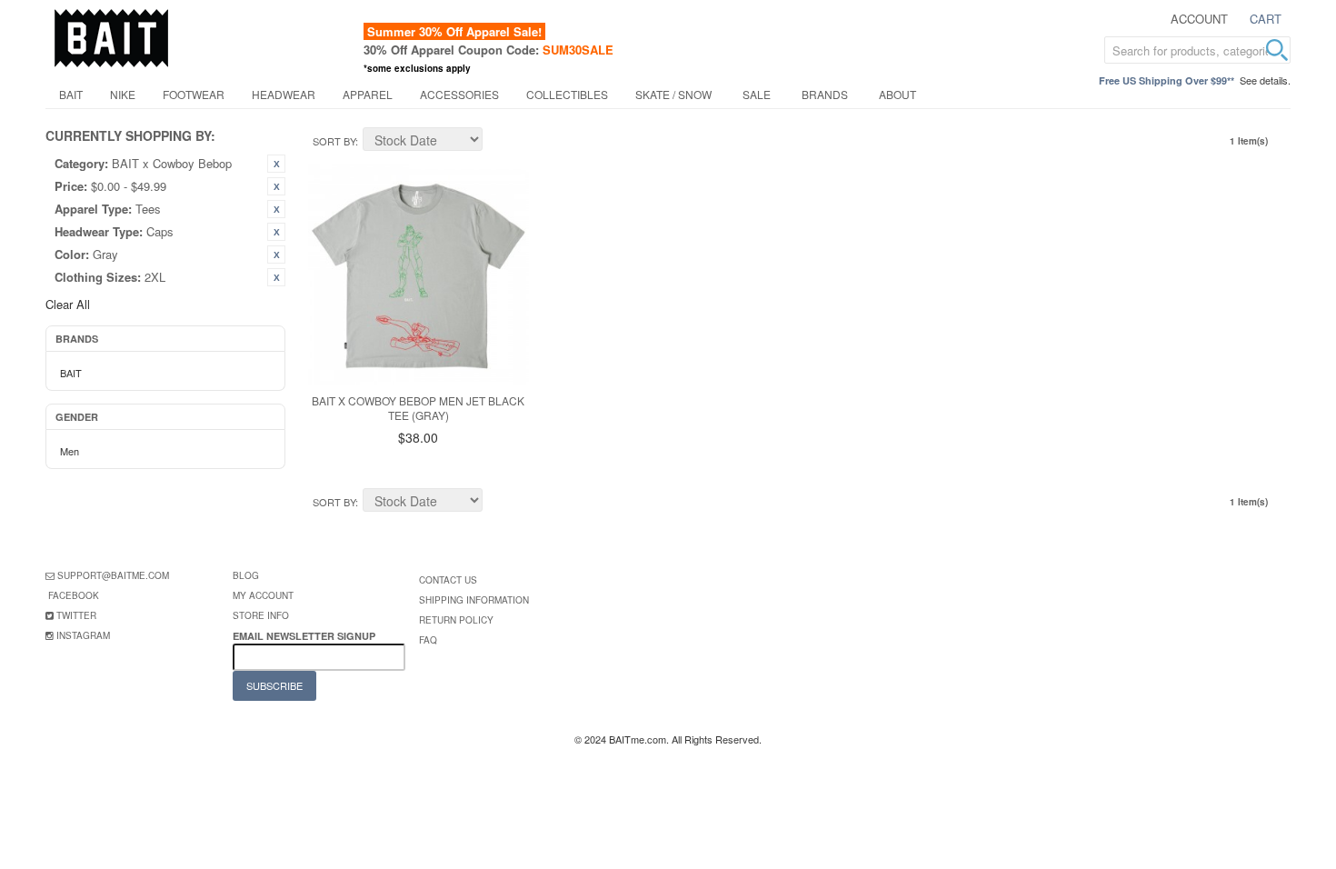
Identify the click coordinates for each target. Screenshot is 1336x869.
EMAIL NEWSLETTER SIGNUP (305, 636)
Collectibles (567, 94)
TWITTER (76, 615)
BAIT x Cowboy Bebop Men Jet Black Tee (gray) (418, 408)
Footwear (193, 94)
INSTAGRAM (83, 635)
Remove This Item (276, 164)
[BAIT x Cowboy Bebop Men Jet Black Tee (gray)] (418, 274)
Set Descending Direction (499, 141)
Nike (122, 94)
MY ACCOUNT (263, 595)
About (897, 94)
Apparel (368, 94)
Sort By (334, 141)
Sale (757, 94)
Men (69, 451)
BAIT (71, 94)
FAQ (428, 640)
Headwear (283, 94)
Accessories (459, 94)
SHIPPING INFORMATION (474, 600)
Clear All (67, 304)
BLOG (246, 575)
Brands (825, 94)
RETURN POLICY (456, 620)
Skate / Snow (673, 94)
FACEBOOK (73, 595)
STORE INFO (261, 615)
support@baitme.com (113, 575)
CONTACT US (448, 580)
